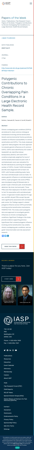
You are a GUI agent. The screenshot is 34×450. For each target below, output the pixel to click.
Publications (8, 356)
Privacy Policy (8, 419)
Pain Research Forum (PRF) (13, 386)
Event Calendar (9, 365)
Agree (17, 447)
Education (7, 362)
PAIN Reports (8, 389)
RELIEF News (8, 392)
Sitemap (6, 429)
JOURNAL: (5, 55)
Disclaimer (7, 410)
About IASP (8, 378)
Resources (7, 359)
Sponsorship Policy (10, 423)
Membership (8, 372)
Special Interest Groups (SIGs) (14, 396)
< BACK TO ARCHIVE (8, 38)
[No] (32, 442)
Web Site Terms (9, 426)
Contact (6, 407)
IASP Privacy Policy (18, 443)
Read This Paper (11, 246)
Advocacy (7, 368)
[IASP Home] (6, 3)
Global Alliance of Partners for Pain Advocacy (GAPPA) (15, 399)
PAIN (5, 383)
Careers (6, 375)
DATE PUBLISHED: (8, 45)
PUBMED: (5, 65)
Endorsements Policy (11, 416)
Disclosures (7, 413)
